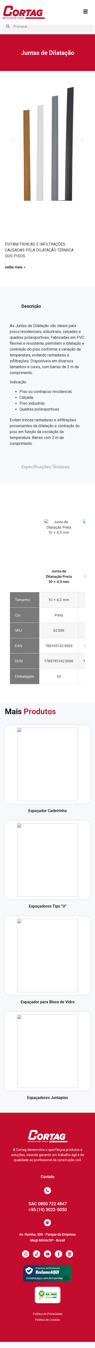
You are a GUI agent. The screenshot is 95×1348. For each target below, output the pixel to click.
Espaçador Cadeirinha (47, 810)
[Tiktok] (36, 1254)
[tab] (47, 306)
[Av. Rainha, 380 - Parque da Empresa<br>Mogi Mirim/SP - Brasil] (47, 1222)
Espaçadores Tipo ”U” (47, 906)
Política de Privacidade (47, 1314)
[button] (13, 140)
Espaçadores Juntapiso (47, 1097)
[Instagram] (25, 1254)
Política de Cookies (47, 1320)
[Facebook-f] (58, 1254)
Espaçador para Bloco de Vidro (48, 1002)
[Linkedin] (69, 1254)
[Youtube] (47, 1254)
